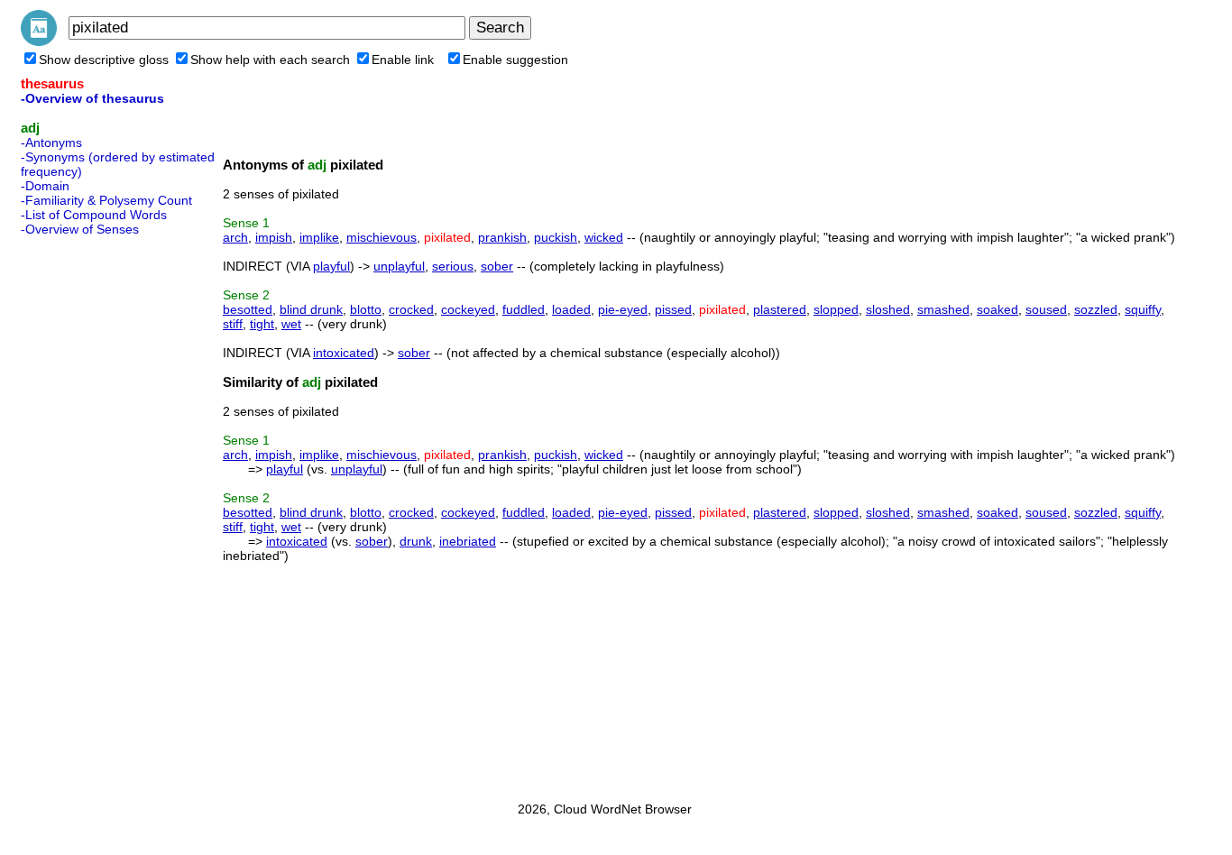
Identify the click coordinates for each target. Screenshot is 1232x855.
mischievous (381, 237)
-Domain (45, 186)
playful (331, 266)
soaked (997, 309)
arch (235, 237)
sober (497, 266)
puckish (555, 237)
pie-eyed (623, 309)
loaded (571, 309)
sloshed (888, 309)
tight (262, 324)
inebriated (467, 541)
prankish (502, 237)
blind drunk (311, 309)
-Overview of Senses (80, 229)
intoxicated (343, 352)
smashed (943, 309)
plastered (779, 309)
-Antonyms (51, 142)
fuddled (523, 309)
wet (291, 324)
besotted (247, 309)
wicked (603, 237)
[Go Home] (39, 41)
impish (273, 237)
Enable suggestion (515, 59)
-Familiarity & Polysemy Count (106, 200)
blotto (366, 309)
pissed (673, 309)
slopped (836, 309)
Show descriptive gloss (104, 59)
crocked (411, 309)
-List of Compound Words (94, 214)
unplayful (399, 266)
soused (1046, 309)
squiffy (1143, 309)
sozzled (1095, 309)
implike (319, 237)
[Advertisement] (93, 513)
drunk (416, 541)
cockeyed (468, 309)
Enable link (403, 59)
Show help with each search (270, 59)
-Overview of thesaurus (92, 98)
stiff (233, 324)
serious (452, 266)
